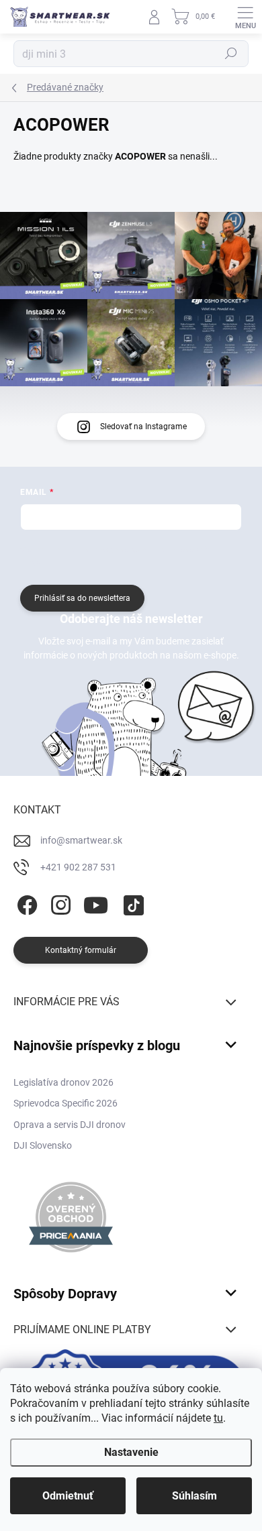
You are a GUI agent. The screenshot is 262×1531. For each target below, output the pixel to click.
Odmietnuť (67, 1495)
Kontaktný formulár (80, 950)
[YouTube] (96, 903)
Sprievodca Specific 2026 (65, 1103)
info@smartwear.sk (81, 840)
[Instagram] (59, 903)
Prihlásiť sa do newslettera (82, 598)
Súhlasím (194, 1495)
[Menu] (245, 17)
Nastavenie (131, 1452)
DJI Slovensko (42, 1145)
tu (218, 1418)
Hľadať (231, 53)
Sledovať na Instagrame (143, 426)
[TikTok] (131, 903)
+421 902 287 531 (78, 867)
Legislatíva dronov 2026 (63, 1082)
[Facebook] (25, 903)
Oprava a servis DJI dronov (69, 1124)
